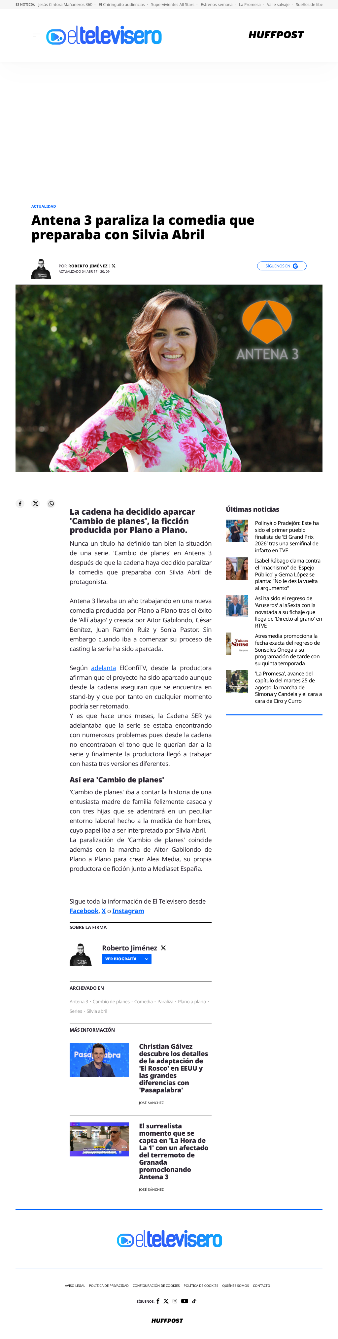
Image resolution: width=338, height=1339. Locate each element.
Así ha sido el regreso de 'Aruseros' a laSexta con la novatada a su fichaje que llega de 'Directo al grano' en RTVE (288, 612)
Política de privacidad (109, 1286)
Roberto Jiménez (88, 266)
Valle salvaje (278, 4)
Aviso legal (75, 1286)
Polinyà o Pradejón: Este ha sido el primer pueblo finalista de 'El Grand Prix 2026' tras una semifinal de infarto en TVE (287, 537)
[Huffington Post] (276, 35)
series (76, 1011)
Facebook (84, 911)
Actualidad (43, 206)
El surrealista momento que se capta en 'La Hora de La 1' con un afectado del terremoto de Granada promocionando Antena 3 (173, 1151)
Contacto (261, 1286)
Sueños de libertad (313, 4)
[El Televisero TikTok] (194, 1301)
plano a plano (192, 1002)
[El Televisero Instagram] (175, 1301)
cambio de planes (111, 1002)
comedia (143, 1002)
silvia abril (96, 1011)
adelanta (103, 668)
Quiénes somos (235, 1286)
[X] (114, 266)
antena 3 (79, 1002)
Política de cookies (201, 1286)
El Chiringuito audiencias (122, 4)
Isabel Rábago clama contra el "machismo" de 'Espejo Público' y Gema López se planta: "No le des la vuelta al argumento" (288, 574)
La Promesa (250, 4)
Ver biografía (121, 959)
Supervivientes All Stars (173, 4)
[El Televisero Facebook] (157, 1301)
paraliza (165, 1002)
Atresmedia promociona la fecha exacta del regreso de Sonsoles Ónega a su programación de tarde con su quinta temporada (287, 650)
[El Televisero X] (166, 1302)
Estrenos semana (217, 4)
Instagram (128, 911)
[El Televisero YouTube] (184, 1301)
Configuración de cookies (156, 1286)
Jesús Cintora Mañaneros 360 (65, 4)
